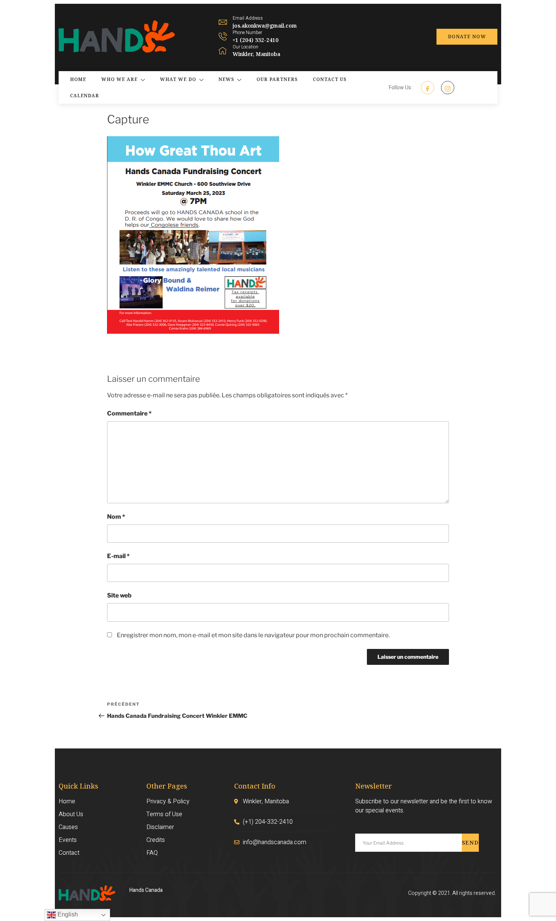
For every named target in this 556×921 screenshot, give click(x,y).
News (226, 79)
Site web (119, 595)
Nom (116, 516)
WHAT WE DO (178, 79)
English (67, 914)
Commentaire (129, 413)
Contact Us (329, 79)
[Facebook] (427, 87)
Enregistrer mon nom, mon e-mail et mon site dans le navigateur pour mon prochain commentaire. (253, 635)
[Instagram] (447, 87)
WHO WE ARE (119, 79)
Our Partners (277, 79)
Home (78, 79)
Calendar (84, 95)
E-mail (118, 556)
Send (470, 842)
